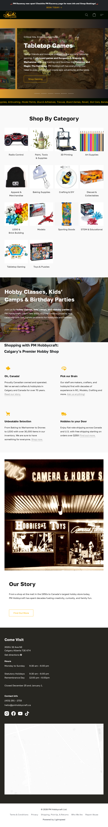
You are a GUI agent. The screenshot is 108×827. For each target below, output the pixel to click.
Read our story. (12, 394)
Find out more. (87, 435)
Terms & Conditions (19, 814)
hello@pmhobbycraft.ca (17, 705)
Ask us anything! (76, 394)
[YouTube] (20, 713)
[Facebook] (13, 713)
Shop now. (37, 439)
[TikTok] (27, 713)
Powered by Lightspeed (54, 819)
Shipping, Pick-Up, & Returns (54, 814)
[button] (9, 15)
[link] (54, 7)
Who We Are (77, 814)
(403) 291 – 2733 (13, 700)
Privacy (34, 814)
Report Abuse (91, 814)
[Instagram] (6, 713)
